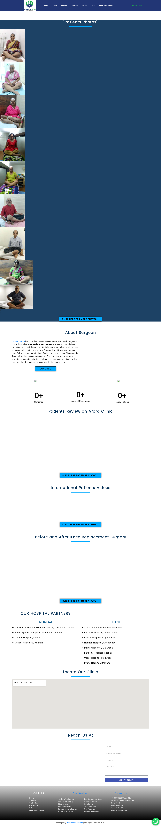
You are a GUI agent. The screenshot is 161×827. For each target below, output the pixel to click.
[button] (80, 310)
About (54, 5)
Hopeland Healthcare (74, 823)
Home (46, 5)
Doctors (64, 5)
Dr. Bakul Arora (18, 341)
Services (75, 5)
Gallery (84, 5)
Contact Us (121, 793)
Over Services (80, 793)
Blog (93, 5)
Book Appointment (106, 5)
